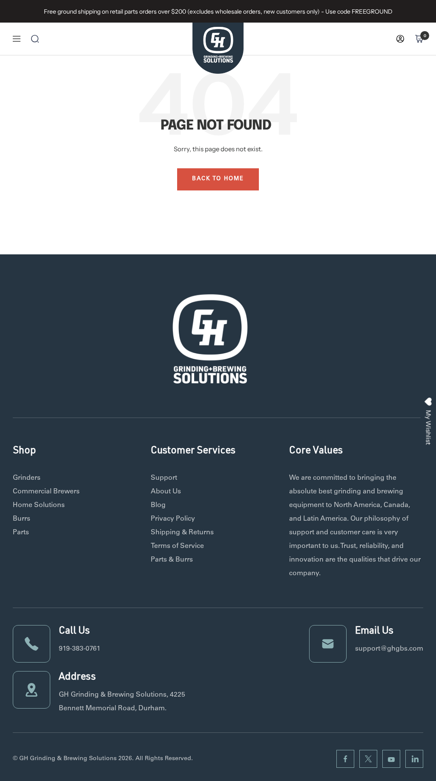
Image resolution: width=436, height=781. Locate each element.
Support (164, 478)
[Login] (400, 39)
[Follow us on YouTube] (391, 758)
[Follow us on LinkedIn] (414, 758)
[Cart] (419, 39)
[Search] (35, 39)
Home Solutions (39, 505)
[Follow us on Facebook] (345, 758)
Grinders (26, 478)
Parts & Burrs (172, 559)
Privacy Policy (173, 519)
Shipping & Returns (182, 532)
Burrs (21, 519)
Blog (158, 505)
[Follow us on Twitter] (368, 758)
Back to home (218, 179)
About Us (166, 491)
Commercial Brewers (46, 491)
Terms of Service (177, 546)
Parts (21, 532)
